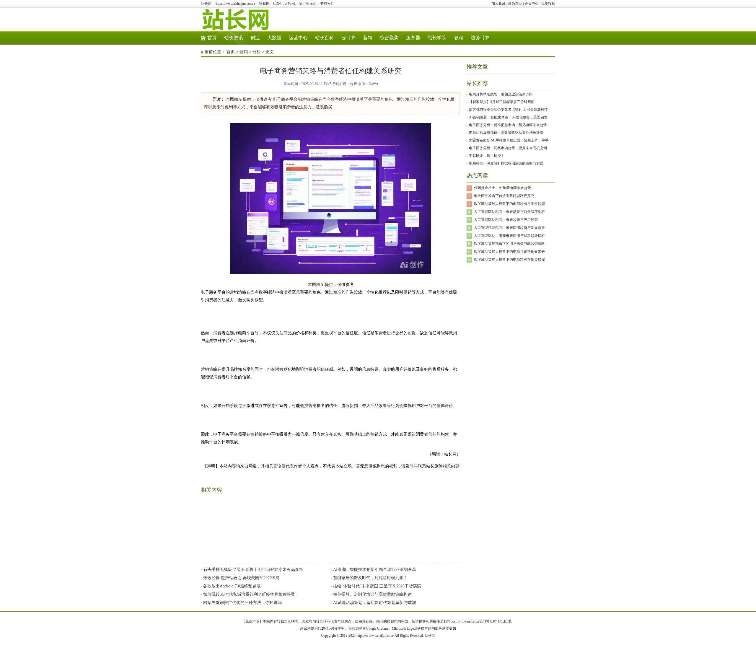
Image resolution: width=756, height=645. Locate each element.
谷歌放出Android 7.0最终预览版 (232, 586)
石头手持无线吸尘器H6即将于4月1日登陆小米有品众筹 (253, 569)
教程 (458, 37)
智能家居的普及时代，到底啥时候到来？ (370, 578)
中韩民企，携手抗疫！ (486, 156)
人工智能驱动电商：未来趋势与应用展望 (506, 220)
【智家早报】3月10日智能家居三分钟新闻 (502, 102)
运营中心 (298, 37)
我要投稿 (548, 3)
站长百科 (324, 37)
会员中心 (531, 3)
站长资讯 (233, 37)
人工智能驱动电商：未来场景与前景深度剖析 (509, 212)
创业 (255, 37)
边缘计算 (480, 37)
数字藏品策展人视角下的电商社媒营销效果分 (509, 252)
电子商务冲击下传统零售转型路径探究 (504, 196)
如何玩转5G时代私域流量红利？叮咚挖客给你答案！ (251, 594)
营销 (367, 37)
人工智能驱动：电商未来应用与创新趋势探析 (509, 236)
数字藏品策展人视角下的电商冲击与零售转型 (509, 204)
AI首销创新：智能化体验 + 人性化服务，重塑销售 (508, 117)
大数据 (274, 37)
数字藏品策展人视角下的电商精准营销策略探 (509, 260)
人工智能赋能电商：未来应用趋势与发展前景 (509, 228)
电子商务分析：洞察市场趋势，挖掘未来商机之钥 (508, 148)
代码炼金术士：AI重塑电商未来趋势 (502, 188)
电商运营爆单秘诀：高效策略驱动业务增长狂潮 (506, 133)
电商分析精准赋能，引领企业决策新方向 (501, 94)
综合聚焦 (389, 37)
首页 (212, 37)
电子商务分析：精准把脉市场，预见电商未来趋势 (508, 125)
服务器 (413, 37)
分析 (256, 52)
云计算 (348, 37)
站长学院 (437, 37)
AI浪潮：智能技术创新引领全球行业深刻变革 (374, 569)
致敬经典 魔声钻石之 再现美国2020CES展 (241, 578)
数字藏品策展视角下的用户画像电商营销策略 (509, 244)
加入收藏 (498, 3)
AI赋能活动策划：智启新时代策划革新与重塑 (374, 602)
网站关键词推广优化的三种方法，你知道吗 (242, 602)
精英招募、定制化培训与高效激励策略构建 (372, 594)
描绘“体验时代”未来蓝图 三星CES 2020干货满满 (377, 586)
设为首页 (515, 3)
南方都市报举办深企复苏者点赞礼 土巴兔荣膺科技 (508, 110)
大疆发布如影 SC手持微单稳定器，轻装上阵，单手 (509, 140)
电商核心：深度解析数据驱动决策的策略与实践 (506, 163)
